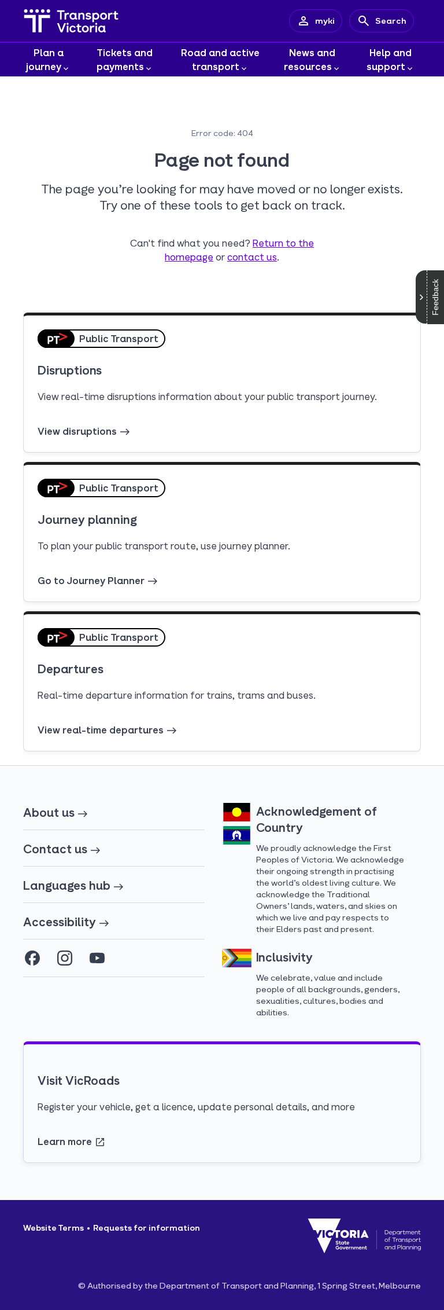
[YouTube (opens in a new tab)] (97, 958)
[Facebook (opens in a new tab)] (32, 958)
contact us (252, 256)
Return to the (283, 242)
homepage (189, 256)
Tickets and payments (125, 59)
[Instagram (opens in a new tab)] (65, 958)
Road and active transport (220, 59)
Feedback (435, 297)
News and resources (310, 59)
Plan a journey (45, 59)
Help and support (389, 59)
